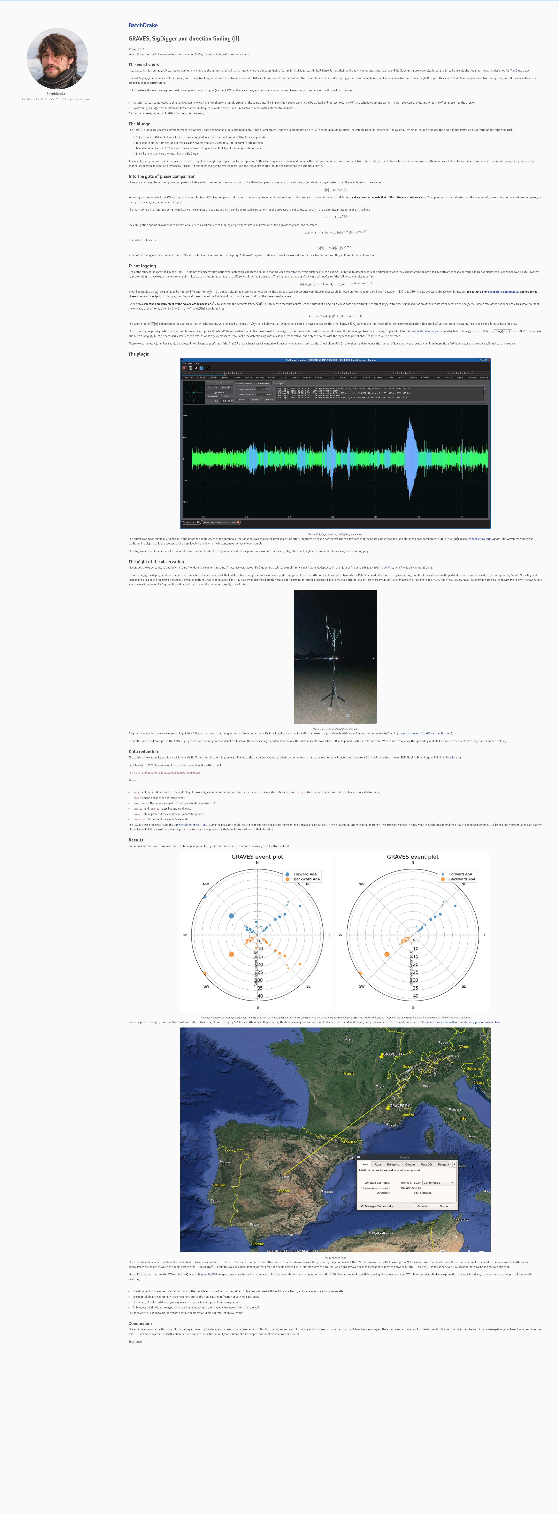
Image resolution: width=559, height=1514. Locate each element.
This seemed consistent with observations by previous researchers (460, 1022)
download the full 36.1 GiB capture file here (424, 733)
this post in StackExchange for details (428, 331)
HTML (205, 825)
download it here (449, 757)
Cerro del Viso (384, 567)
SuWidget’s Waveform (478, 539)
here (246, 54)
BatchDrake (143, 25)
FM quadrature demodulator (501, 292)
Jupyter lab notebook (187, 825)
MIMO (514, 70)
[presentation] (335, 190)
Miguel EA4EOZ (207, 1274)
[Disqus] (335, 1383)
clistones (294, 272)
